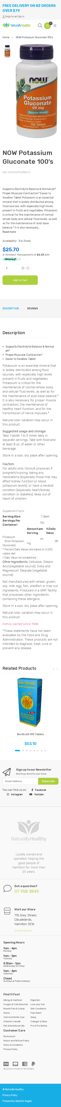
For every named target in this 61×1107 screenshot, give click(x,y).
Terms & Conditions (13, 1045)
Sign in (20, 16)
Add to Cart (20, 280)
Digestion (35, 1000)
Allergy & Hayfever (12, 1000)
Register (9, 16)
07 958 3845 (26, 891)
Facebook (40, 789)
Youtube (39, 794)
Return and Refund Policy (16, 1040)
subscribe (48, 781)
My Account (9, 1036)
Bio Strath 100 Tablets (30, 734)
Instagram (16, 794)
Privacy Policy (10, 1049)
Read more (9, 231)
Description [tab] (11, 308)
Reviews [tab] (32, 308)
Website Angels (24, 1101)
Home (6, 37)
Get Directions (24, 930)
